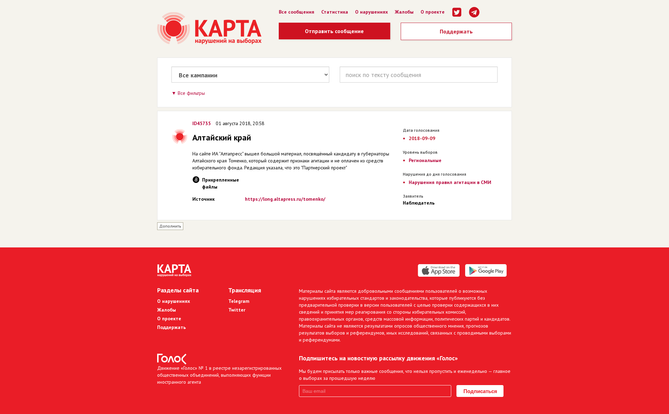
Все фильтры (191, 93)
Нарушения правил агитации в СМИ (450, 182)
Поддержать (456, 31)
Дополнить (170, 226)
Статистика (334, 12)
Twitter (236, 310)
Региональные (425, 160)
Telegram (238, 301)
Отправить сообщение (334, 31)
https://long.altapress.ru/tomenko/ (285, 199)
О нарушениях (371, 12)
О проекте (433, 12)
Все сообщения (296, 12)
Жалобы (404, 12)
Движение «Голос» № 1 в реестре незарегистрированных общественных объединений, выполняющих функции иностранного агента (219, 375)
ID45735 (201, 123)
